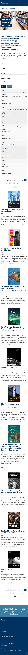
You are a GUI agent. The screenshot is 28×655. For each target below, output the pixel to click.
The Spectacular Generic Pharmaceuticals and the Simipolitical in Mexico (10, 406)
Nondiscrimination (5, 647)
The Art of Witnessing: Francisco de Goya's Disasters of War (14, 492)
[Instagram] (8, 623)
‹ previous (13, 180)
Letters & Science (8, 8)
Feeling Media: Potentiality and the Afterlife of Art (13, 532)
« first (7, 180)
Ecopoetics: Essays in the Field (9, 144)
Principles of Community (7, 636)
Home (3, 624)
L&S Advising (5, 634)
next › (23, 183)
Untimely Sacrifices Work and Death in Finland (12, 211)
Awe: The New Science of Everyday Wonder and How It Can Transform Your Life (12, 329)
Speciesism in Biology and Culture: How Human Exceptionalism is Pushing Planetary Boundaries (11, 447)
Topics (3, 73)
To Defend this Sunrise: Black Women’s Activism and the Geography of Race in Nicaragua (13, 288)
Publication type (5, 78)
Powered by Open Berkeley (7, 643)
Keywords (4, 63)
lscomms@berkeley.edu (10, 49)
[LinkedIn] (5, 623)
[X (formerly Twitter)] (2, 623)
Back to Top (24, 653)
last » (15, 186)
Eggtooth (4, 161)
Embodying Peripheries (10, 367)
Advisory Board (5, 631)
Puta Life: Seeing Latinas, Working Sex (11, 249)
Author (3, 68)
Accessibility (4, 645)
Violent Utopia (6, 569)
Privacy (3, 648)
